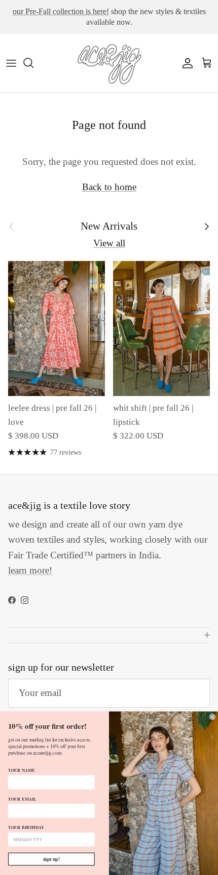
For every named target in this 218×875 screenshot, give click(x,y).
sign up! (51, 858)
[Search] (33, 63)
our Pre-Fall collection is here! (61, 11)
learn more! (30, 570)
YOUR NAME (21, 770)
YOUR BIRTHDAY (26, 827)
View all (109, 243)
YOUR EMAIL (22, 799)
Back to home (109, 187)
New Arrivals (109, 226)
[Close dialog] (212, 717)
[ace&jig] (109, 63)
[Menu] (11, 63)
